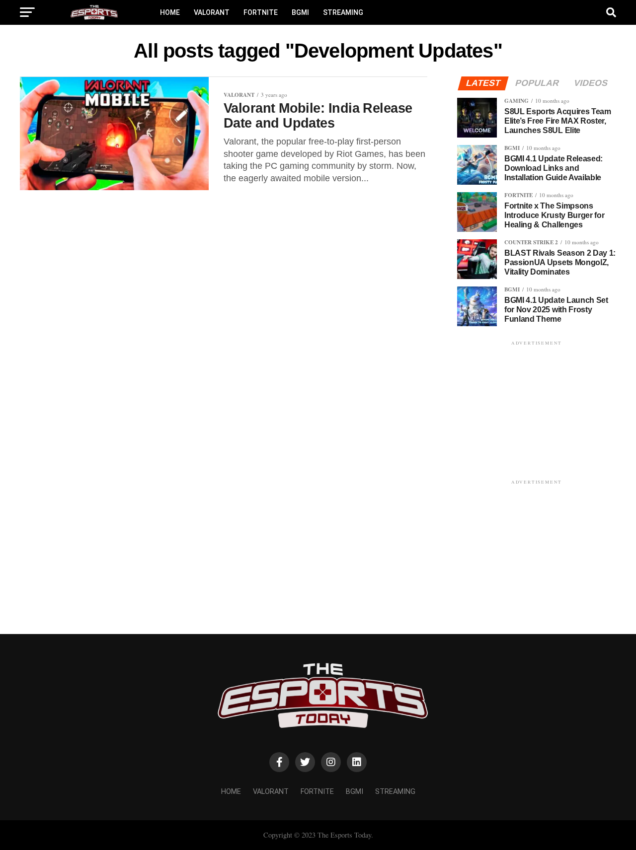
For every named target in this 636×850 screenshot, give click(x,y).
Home (170, 12)
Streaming (343, 12)
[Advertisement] (536, 410)
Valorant (212, 12)
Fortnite (260, 12)
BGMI (300, 12)
